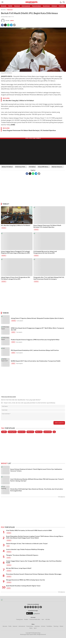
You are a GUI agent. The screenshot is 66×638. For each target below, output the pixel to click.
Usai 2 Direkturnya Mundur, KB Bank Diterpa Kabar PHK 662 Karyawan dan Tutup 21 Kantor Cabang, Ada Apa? (37, 480)
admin (12, 20)
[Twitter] (5, 25)
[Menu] (2, 2)
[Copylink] (14, 25)
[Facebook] (2, 25)
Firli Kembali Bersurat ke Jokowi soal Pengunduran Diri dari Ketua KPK (45, 252)
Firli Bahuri (32, 167)
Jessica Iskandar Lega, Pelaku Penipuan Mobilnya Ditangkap (25, 549)
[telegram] (33, 607)
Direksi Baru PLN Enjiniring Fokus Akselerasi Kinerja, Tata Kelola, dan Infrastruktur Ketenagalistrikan (36, 489)
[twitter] (28, 607)
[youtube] (38, 607)
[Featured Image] (33, 71)
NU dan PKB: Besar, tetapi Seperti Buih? (18, 568)
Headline (4, 432)
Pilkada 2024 (30, 432)
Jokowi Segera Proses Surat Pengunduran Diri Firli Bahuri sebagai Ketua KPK (15, 278)
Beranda (3, 9)
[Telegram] (11, 25)
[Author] (3, 20)
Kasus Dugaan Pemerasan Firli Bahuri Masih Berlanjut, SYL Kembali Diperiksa (29, 130)
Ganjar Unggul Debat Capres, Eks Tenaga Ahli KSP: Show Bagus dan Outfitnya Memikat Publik (34, 561)
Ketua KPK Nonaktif (44, 167)
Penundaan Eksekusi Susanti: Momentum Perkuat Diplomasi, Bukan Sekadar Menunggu (33, 574)
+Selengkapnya (61, 496)
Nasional (9, 9)
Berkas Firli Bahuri (7, 167)
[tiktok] (41, 607)
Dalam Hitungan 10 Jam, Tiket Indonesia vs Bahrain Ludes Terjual (26, 543)
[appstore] (29, 614)
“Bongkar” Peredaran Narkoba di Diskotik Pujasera (22, 555)
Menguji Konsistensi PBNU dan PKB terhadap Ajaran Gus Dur (25, 580)
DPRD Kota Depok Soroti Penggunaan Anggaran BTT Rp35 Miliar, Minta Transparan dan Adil (37, 329)
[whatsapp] (30, 607)
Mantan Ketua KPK (57, 167)
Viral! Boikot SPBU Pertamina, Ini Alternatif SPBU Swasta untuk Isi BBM (29, 530)
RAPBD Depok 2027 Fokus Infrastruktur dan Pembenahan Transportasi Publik (35, 361)
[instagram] (36, 607)
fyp (54, 432)
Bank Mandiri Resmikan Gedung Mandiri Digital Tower (23, 585)
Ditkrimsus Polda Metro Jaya (21, 167)
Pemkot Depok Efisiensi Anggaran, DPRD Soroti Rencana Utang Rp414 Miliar (35, 339)
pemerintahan (47, 432)
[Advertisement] (33, 188)
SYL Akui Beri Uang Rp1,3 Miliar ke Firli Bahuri (18, 100)
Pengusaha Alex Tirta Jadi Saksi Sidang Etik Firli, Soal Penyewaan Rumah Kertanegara (49, 278)
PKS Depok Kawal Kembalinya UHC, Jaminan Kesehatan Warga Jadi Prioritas (35, 350)
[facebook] (25, 607)
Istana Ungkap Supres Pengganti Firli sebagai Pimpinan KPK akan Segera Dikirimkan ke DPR (15, 252)
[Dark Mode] (60, 2)
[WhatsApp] (8, 25)
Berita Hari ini (21, 432)
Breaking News (12, 432)
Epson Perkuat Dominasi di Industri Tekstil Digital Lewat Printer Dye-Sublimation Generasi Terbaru (36, 470)
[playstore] (36, 613)
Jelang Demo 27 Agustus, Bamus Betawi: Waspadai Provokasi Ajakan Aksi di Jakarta (37, 318)
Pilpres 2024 (39, 432)
